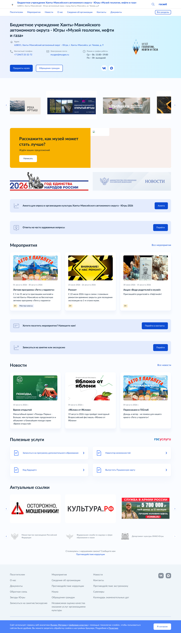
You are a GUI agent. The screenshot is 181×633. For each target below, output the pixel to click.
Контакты (101, 12)
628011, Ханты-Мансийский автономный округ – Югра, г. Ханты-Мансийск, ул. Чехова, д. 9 (58, 45)
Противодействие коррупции (90, 554)
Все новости (164, 365)
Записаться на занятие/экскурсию (28, 603)
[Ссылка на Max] (111, 68)
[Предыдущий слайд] (6, 105)
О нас (60, 12)
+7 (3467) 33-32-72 (23, 55)
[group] (35, 105)
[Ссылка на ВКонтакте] (161, 575)
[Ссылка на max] (168, 575)
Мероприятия (34, 12)
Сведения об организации (79, 12)
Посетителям (16, 12)
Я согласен (162, 627)
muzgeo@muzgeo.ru (59, 55)
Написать (28, 158)
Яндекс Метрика (58, 625)
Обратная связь (18, 592)
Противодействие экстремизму (110, 586)
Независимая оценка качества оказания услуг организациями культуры (68, 607)
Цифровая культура (78, 625)
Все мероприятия (161, 245)
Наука (55, 592)
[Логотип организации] (12, 4)
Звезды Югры (17, 597)
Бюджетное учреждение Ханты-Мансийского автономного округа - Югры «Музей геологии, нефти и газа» (76, 3)
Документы (116, 12)
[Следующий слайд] (174, 105)
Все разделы (163, 12)
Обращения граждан (63, 597)
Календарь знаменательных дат (111, 597)
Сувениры (98, 592)
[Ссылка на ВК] (104, 68)
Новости (49, 12)
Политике (113, 628)
